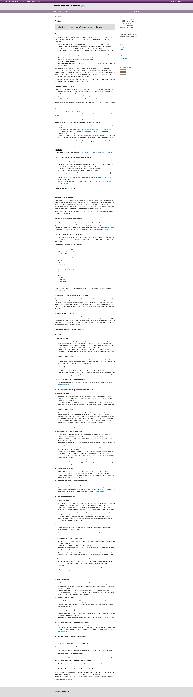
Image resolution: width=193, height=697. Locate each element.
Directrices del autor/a (103, 177)
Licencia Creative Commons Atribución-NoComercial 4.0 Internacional (96, 152)
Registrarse (173, 1)
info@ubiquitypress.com (63, 290)
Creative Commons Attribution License (96, 129)
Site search (39, 1)
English (122, 47)
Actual (54, 11)
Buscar (137, 11)
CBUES (130, 23)
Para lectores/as (123, 58)
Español (122, 49)
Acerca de (67, 11)
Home (28, 1)
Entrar (179, 1)
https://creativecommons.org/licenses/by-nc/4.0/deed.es (69, 146)
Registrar (90, 27)
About (33, 1)
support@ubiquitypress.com (72, 486)
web (103, 347)
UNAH (126, 23)
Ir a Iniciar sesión (70, 27)
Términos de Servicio (60, 226)
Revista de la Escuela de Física (67, 5)
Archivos (60, 11)
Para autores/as (123, 61)
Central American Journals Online (13, 1)
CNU (123, 23)
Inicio (56, 16)
